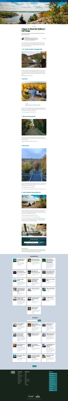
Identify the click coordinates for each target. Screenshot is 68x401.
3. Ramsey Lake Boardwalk (28, 116)
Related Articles (26, 103)
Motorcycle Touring (27, 379)
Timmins (19, 383)
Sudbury (35, 26)
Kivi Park (23, 109)
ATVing (25, 373)
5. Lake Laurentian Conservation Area (31, 192)
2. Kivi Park (25, 79)
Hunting (26, 378)
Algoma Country (20, 373)
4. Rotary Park (25, 145)
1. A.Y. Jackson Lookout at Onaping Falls (32, 49)
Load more (34, 366)
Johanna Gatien (26, 37)
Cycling (25, 375)
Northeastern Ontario (20, 375)
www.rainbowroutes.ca (36, 216)
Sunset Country (19, 379)
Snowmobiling (26, 384)
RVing (25, 383)
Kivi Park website (26, 112)
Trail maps (26, 215)
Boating (26, 374)
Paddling (26, 382)
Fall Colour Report (42, 219)
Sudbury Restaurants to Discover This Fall (32, 105)
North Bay (19, 374)
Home (32, 26)
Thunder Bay (19, 382)
